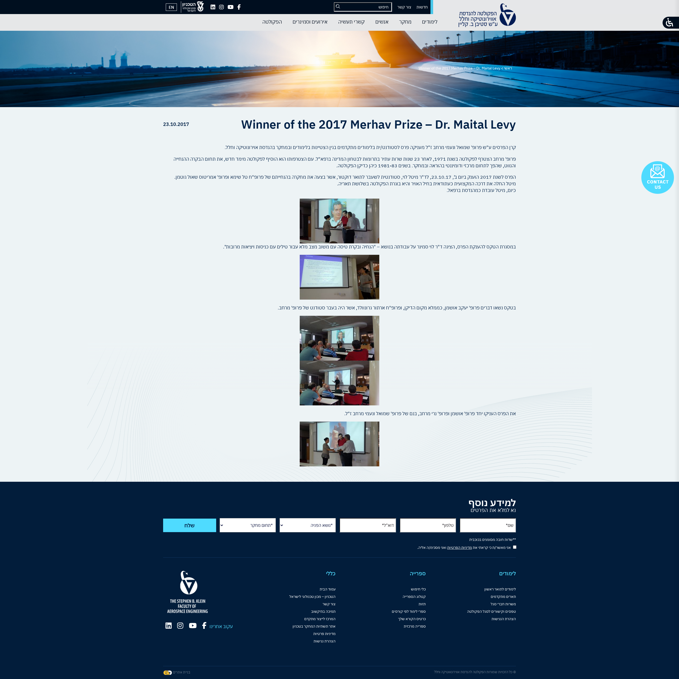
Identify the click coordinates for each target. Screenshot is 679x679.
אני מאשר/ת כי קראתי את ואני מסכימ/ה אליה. (464, 547)
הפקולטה (272, 22)
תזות (422, 604)
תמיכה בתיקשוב (323, 611)
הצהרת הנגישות (503, 618)
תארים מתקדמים (503, 596)
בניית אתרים (181, 672)
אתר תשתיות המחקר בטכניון (314, 626)
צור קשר (404, 7)
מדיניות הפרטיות (459, 547)
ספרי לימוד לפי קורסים (409, 611)
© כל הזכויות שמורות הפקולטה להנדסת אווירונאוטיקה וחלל (475, 672)
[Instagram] (221, 7)
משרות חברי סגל (503, 604)
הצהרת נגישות (325, 641)
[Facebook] (239, 7)
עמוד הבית (328, 589)
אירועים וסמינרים (310, 22)
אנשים (382, 22)
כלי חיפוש (418, 589)
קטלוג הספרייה (414, 596)
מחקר (405, 22)
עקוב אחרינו (221, 626)
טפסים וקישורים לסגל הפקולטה (491, 611)
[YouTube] (230, 7)
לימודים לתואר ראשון (500, 589)
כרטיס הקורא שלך (412, 618)
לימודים (429, 22)
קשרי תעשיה (351, 22)
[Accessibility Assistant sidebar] (671, 23)
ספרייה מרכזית (415, 626)
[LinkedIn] (213, 7)
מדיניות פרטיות (324, 633)
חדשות (422, 7)
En (171, 7)
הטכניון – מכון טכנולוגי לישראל (312, 596)
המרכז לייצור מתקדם (320, 618)
